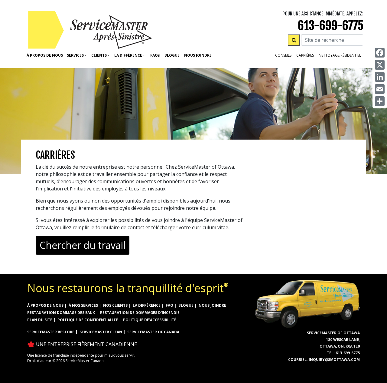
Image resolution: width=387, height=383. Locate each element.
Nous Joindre (198, 55)
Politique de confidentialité (87, 319)
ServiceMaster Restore (50, 332)
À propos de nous (45, 55)
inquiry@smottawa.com (334, 359)
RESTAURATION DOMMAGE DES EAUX (61, 312)
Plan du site (39, 319)
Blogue (172, 55)
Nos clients (115, 305)
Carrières (305, 55)
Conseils (283, 55)
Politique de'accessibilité (149, 319)
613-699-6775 (330, 25)
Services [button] (75, 55)
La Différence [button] (128, 55)
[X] (380, 65)
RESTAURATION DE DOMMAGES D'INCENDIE (140, 312)
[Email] (380, 89)
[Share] (380, 101)
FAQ (169, 305)
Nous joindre (212, 305)
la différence (147, 305)
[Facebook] (380, 53)
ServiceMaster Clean (101, 332)
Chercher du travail (82, 245)
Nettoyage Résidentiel (340, 55)
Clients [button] (99, 55)
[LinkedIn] (380, 77)
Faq (155, 55)
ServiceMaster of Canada (153, 332)
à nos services (83, 305)
